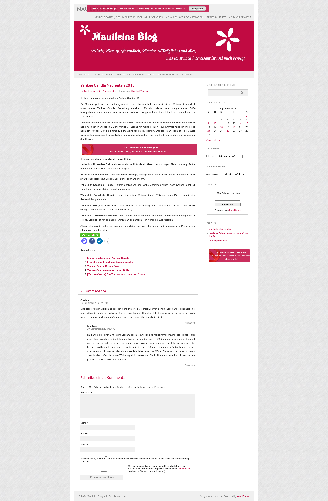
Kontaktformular (102, 74)
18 (221, 127)
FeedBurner (235, 210)
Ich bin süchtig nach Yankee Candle (108, 257)
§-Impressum (123, 74)
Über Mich (138, 74)
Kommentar (86, 392)
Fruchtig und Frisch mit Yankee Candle (110, 262)
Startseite (83, 74)
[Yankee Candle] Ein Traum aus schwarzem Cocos (116, 274)
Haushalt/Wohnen (139, 91)
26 (228, 131)
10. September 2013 (90, 91)
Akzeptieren (197, 8)
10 (215, 123)
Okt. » (217, 140)
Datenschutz (188, 74)
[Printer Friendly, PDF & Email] (90, 235)
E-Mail (84, 433)
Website (84, 444)
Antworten (190, 322)
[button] (84, 241)
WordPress (243, 496)
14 (240, 123)
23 (208, 131)
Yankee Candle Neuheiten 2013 (107, 86)
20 (234, 127)
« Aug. (208, 140)
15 (246, 123)
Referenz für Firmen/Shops (162, 74)
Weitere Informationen (175, 8)
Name (84, 422)
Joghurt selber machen (220, 229)
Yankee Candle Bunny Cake (103, 266)
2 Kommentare (109, 91)
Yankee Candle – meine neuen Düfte (108, 270)
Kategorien (210, 156)
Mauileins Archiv (213, 174)
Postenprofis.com (218, 240)
